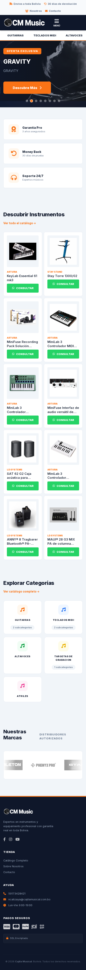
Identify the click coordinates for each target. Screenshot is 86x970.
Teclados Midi (44, 35)
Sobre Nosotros (13, 866)
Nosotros (36, 10)
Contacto (55, 10)
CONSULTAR (25, 288)
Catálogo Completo (15, 860)
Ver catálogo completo (20, 591)
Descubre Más (25, 88)
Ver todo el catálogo (18, 223)
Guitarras (15, 35)
